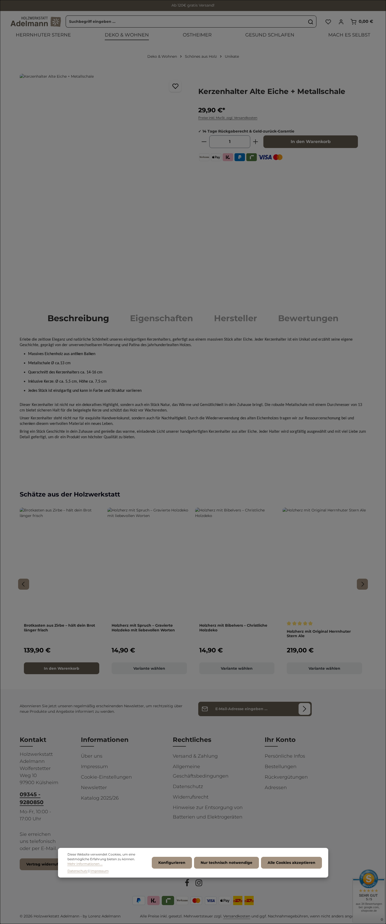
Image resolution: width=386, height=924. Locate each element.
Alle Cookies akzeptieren (291, 862)
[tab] (78, 318)
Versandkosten (236, 916)
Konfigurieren (171, 862)
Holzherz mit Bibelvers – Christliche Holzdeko (233, 627)
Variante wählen (149, 668)
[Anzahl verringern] (204, 141)
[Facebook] (187, 883)
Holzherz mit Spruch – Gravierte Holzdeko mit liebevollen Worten (143, 627)
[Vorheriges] (23, 584)
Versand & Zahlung (195, 756)
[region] (103, 185)
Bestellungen (280, 766)
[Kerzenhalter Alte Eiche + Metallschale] (103, 185)
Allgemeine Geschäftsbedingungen (200, 771)
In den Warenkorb (311, 141)
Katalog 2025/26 (100, 798)
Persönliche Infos (285, 756)
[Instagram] (199, 883)
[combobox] (185, 22)
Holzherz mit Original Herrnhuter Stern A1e (319, 633)
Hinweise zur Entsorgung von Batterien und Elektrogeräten (208, 812)
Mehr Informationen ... (85, 864)
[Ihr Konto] (341, 22)
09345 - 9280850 (32, 798)
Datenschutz (188, 786)
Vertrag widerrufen (44, 864)
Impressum (94, 766)
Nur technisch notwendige (226, 862)
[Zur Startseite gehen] (36, 22)
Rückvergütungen (286, 777)
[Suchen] (310, 22)
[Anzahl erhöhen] (255, 141)
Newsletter (94, 787)
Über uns (91, 756)
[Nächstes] (362, 584)
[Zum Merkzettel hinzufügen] (175, 86)
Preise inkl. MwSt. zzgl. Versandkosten (227, 118)
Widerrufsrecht (190, 797)
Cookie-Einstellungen (106, 777)
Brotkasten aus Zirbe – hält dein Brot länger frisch (59, 627)
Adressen (276, 787)
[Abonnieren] (304, 709)
